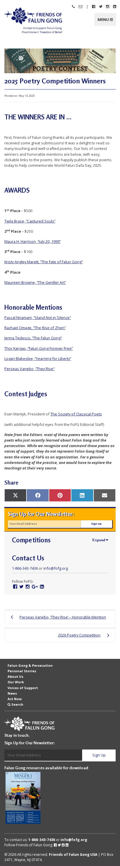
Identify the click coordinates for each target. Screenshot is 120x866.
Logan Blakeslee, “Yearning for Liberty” (37, 358)
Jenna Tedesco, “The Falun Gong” (33, 337)
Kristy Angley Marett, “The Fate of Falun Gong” (43, 261)
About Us (15, 676)
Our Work (16, 682)
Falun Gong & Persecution (30, 665)
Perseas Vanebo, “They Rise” (29, 368)
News (12, 693)
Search (17, 704)
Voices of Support (23, 687)
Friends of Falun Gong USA (73, 854)
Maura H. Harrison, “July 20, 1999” (32, 241)
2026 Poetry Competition (79, 635)
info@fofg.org (55, 568)
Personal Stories (22, 671)
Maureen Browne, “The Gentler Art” (35, 282)
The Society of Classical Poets (76, 414)
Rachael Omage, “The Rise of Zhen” (35, 327)
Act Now (15, 699)
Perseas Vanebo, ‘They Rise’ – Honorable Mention (63, 617)
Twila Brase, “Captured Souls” (29, 221)
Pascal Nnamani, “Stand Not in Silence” (37, 317)
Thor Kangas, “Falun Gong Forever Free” (38, 348)
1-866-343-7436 (25, 568)
